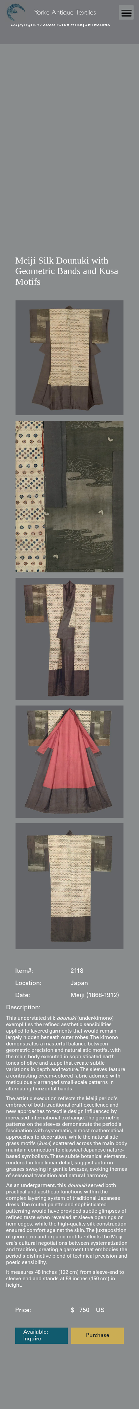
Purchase (97, 1335)
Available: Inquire (35, 1336)
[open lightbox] (69, 357)
